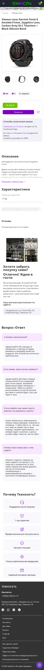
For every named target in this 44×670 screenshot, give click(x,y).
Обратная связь (9, 651)
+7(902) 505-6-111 (10, 595)
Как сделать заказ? (10, 644)
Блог (4, 638)
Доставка (6, 626)
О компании (7, 618)
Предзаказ (18, 112)
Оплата (5, 630)
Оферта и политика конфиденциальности (19, 655)
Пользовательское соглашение (15, 659)
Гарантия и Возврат (10, 648)
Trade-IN (5, 634)
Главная (5, 13)
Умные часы (17, 13)
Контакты (6, 622)
